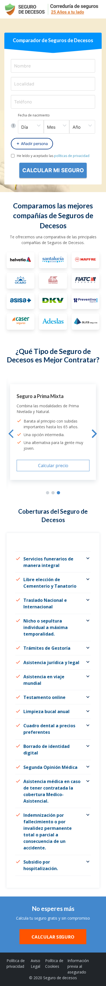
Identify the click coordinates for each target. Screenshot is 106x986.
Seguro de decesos (60, 977)
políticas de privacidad (71, 155)
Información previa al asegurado (78, 966)
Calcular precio (53, 466)
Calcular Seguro (53, 936)
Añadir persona (34, 143)
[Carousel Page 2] (53, 492)
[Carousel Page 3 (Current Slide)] (58, 492)
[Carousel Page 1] (47, 492)
